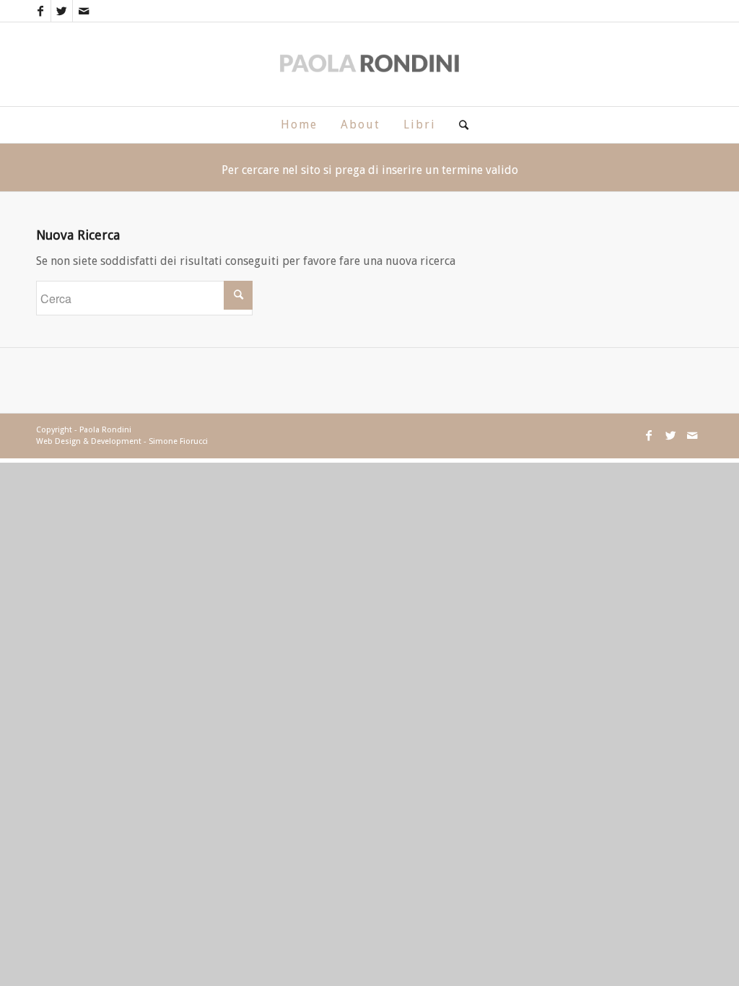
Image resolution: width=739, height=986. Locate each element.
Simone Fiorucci (178, 441)
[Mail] (84, 11)
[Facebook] (40, 11)
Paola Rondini (105, 430)
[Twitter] (61, 11)
